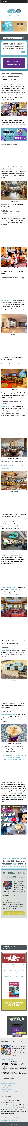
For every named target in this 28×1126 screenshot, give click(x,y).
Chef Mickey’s (5, 216)
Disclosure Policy (6, 1085)
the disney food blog (14, 9)
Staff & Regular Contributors (9, 1083)
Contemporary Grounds (8, 715)
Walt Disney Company (15, 1103)
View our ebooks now (7, 1059)
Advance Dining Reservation (17, 797)
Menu (6, 1)
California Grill (5, 406)
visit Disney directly (14, 1109)
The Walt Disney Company (8, 1107)
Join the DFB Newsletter (14, 858)
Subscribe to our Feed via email (10, 1120)
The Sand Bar (5, 650)
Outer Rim (4, 524)
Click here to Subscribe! (14, 866)
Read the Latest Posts (8, 36)
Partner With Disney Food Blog (10, 1092)
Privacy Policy (5, 1087)
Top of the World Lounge (8, 587)
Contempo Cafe (6, 167)
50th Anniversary (19, 309)
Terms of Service (6, 1089)
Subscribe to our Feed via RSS (9, 1118)
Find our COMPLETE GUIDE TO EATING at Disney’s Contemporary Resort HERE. (14, 757)
